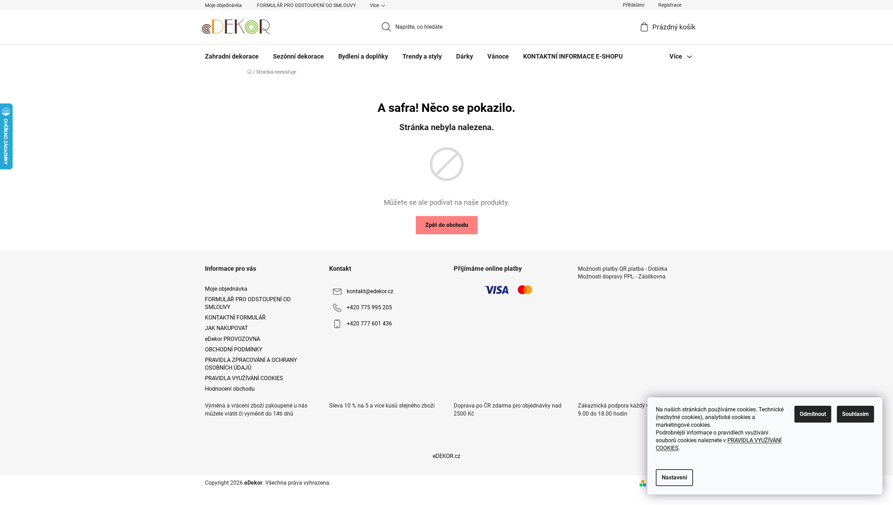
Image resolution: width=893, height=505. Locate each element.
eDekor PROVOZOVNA (232, 339)
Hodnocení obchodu (230, 388)
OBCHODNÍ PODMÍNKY (233, 349)
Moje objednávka (223, 5)
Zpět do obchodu (446, 225)
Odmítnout (813, 414)
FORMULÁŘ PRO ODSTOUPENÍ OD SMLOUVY (306, 5)
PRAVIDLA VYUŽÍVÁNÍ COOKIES (244, 378)
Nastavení (674, 477)
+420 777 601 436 (369, 323)
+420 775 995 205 (369, 307)
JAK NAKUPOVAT (226, 328)
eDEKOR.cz (446, 456)
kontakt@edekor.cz (370, 291)
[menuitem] (232, 56)
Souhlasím (855, 414)
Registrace (669, 5)
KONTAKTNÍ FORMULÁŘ (235, 317)
